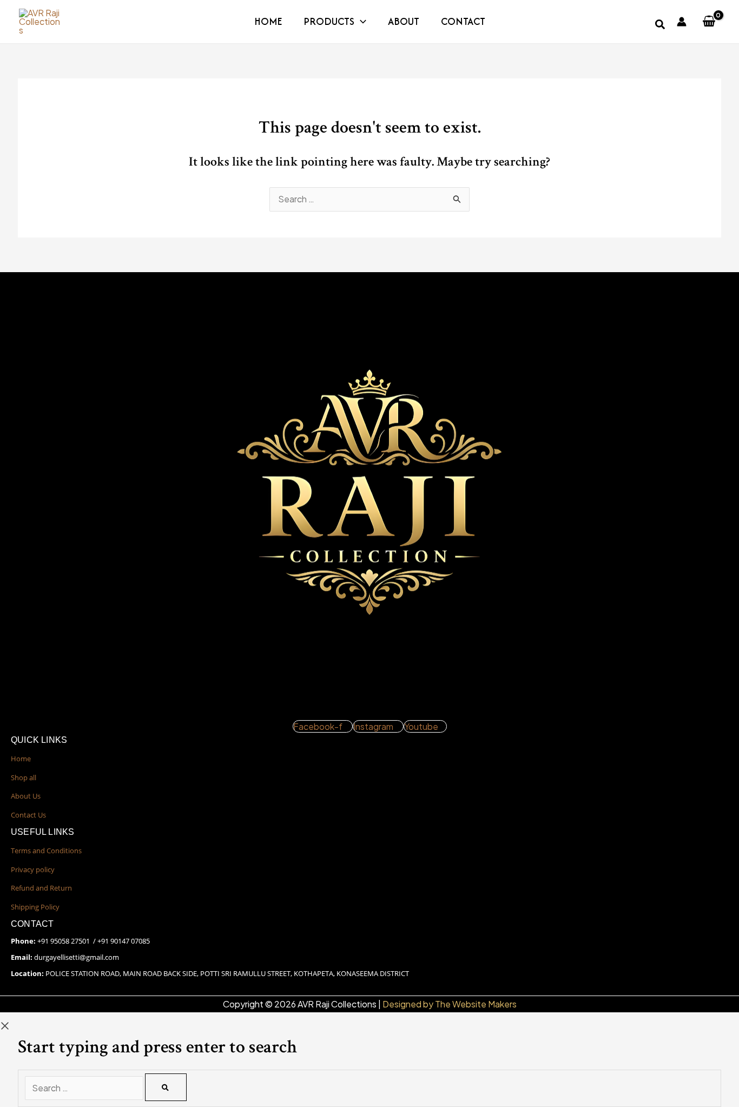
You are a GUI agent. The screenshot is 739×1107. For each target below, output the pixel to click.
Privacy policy (33, 869)
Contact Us (28, 815)
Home (268, 21)
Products (328, 21)
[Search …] (85, 1087)
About (403, 21)
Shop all (23, 777)
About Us (26, 796)
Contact (463, 21)
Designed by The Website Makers (449, 1004)
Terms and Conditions (46, 850)
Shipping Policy (35, 907)
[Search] (166, 1087)
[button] (360, 21)
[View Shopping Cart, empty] (708, 21)
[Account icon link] (682, 22)
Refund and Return (41, 888)
